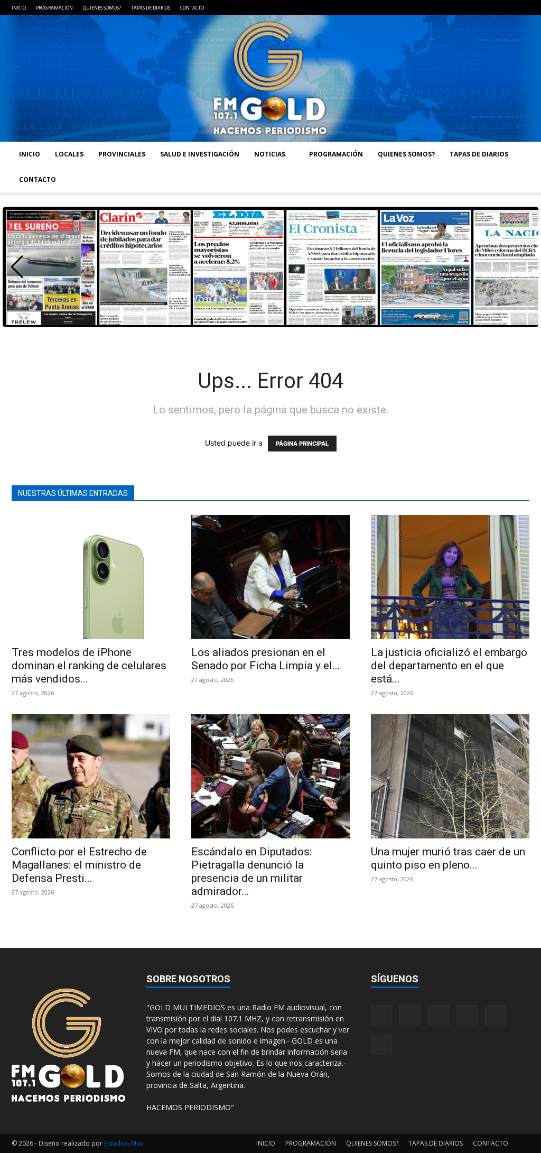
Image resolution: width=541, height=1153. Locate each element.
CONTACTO (192, 7)
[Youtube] (521, 7)
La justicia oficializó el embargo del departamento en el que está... (449, 665)
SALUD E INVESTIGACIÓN (199, 154)
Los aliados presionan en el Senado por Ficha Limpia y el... (265, 659)
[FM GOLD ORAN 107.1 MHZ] (270, 78)
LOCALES (69, 154)
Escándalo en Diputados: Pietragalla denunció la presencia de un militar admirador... (251, 871)
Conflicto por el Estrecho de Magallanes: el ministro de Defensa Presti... (79, 864)
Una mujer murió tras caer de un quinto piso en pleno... (448, 858)
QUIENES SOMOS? (102, 7)
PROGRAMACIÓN (54, 7)
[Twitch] (487, 7)
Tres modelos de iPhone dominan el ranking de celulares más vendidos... (89, 665)
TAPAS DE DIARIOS (150, 7)
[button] (17, 267)
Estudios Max (123, 1143)
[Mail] (469, 7)
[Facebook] (434, 7)
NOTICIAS (269, 154)
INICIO (19, 7)
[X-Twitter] (504, 7)
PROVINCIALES (121, 154)
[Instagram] (452, 7)
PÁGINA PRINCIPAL (302, 443)
